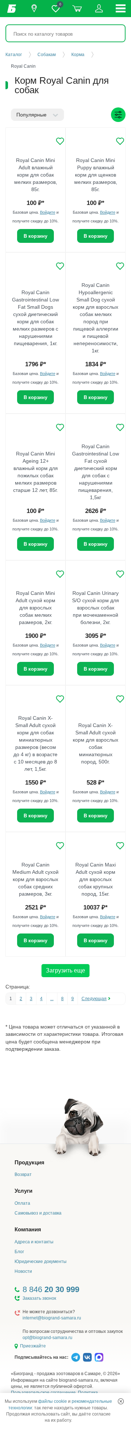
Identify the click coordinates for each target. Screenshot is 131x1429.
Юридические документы (41, 1261)
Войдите (47, 212)
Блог (19, 1251)
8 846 (51, 1289)
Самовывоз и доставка (38, 1213)
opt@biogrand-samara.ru (47, 1337)
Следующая (94, 998)
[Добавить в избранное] (60, 141)
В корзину (35, 236)
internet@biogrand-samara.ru (52, 1318)
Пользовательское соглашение (43, 1392)
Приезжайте (33, 1346)
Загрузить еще (65, 970)
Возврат (23, 1174)
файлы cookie (52, 1401)
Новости (23, 1271)
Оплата (22, 1203)
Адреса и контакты (34, 1241)
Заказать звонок (39, 1298)
